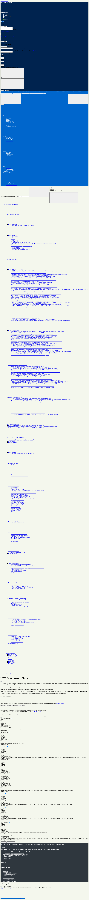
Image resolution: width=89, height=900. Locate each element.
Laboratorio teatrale (12, 452)
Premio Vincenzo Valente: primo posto (19, 534)
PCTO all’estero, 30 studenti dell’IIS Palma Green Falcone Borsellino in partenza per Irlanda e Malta (31, 379)
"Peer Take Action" (15, 464)
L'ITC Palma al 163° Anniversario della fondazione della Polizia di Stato (26, 498)
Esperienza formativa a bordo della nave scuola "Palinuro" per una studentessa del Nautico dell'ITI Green (32, 386)
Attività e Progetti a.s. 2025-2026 (13, 214)
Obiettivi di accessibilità (8, 875)
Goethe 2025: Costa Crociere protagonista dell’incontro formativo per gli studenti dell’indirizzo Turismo (32, 277)
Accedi (2, 21)
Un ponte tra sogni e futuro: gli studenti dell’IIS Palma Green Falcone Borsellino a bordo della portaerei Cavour (34, 368)
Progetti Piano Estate (12, 224)
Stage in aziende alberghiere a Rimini (18, 620)
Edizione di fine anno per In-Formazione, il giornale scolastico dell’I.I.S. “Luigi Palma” (26, 425)
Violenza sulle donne (15, 510)
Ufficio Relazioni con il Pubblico (10, 873)
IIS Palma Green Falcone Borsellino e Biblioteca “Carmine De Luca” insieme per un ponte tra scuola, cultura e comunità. (36, 298)
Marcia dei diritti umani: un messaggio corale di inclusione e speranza (25, 318)
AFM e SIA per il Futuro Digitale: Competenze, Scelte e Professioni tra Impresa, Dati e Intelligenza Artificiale (33, 243)
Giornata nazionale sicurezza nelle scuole (19, 495)
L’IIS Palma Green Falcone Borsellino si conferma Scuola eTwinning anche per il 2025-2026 (30, 285)
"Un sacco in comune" (15, 507)
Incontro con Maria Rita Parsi (17, 642)
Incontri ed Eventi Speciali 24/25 (15, 330)
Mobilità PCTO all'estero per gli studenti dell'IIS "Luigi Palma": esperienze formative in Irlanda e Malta (32, 384)
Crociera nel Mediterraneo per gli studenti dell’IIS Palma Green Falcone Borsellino (28, 375)
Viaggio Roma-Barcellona (16, 569)
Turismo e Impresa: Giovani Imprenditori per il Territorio (22, 225)
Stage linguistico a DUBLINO (17, 625)
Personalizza (3, 705)
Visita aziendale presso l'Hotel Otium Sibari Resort (21, 583)
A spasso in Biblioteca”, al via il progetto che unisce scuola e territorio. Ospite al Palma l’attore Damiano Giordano (34, 350)
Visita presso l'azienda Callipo (17, 604)
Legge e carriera (14, 236)
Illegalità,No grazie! (15, 491)
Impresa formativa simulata (14, 582)
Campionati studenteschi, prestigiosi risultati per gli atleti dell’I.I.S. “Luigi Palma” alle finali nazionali (31, 401)
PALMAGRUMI (14, 585)
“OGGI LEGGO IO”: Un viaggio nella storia (20, 537)
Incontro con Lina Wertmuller (17, 640)
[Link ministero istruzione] (6, 2)
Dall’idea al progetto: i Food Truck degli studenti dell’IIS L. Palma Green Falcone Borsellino (30, 299)
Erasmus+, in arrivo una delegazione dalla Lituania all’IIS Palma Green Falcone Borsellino (29, 349)
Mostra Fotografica (12, 441)
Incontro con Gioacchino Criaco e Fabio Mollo (20, 636)
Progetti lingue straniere (11, 653)
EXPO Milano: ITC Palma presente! (18, 570)
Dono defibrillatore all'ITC (13, 442)
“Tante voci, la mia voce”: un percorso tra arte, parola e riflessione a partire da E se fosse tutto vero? (31, 275)
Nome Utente (15, 28)
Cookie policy (6, 869)
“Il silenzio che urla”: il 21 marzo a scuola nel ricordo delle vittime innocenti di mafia (28, 344)
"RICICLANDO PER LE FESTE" (18, 503)
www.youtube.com (5, 822)
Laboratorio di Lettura (13, 532)
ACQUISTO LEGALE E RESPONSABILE (20, 496)
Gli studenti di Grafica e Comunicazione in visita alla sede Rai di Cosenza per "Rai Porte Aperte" (31, 374)
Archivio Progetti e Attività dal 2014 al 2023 (15, 437)
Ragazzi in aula (14, 511)
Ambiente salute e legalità (13, 486)
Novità (50, 188)
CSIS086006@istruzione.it (16, 854)
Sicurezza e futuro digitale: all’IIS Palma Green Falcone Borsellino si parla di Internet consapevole (31, 291)
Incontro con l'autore (12, 635)
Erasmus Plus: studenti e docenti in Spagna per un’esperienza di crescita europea (27, 366)
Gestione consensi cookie (8, 878)
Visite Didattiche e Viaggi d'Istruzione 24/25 (17, 365)
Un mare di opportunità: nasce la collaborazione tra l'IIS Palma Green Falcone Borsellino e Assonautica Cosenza (34, 287)
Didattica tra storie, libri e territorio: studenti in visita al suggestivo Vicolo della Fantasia (29, 332)
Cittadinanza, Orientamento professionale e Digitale (21, 246)
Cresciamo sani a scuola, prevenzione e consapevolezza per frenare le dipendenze (27, 339)
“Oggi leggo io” (14, 541)
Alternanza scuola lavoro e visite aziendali (17, 598)
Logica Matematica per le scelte (17, 248)
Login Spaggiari (34, 50)
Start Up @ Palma (14, 240)
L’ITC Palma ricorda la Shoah (17, 536)
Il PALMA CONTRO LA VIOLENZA (19, 497)
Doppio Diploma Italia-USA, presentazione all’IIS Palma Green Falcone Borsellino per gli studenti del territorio (34, 335)
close (2, 104)
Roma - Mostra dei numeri (16, 571)
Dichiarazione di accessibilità (9, 874)
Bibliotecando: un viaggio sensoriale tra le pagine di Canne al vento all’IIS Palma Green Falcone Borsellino (33, 284)
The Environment (12, 656)
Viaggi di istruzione (10, 673)
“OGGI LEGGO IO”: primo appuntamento (20, 539)
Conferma (7, 90)
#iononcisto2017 (14, 487)
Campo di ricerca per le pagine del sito (8, 196)
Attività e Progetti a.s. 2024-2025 (13, 259)
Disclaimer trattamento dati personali (8, 888)
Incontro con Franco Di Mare (17, 637)
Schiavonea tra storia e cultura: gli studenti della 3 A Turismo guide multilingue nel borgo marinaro (31, 367)
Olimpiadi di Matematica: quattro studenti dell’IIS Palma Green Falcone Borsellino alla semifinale (31, 398)
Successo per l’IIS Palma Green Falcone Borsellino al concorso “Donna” (26, 346)
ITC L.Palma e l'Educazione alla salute (19, 494)
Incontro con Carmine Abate (17, 638)
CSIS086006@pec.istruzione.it (17, 855)
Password (15, 29)
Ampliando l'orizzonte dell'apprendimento (17, 674)
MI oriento (13, 239)
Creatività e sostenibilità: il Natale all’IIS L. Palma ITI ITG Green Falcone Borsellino (28, 303)
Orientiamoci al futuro (15, 244)
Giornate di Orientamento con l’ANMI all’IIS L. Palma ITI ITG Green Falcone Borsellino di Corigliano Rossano (34, 352)
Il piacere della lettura (15, 237)
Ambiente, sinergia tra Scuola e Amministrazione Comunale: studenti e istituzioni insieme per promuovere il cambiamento (36, 304)
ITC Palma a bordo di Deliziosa (17, 608)
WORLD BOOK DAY (13, 655)
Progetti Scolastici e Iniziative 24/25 (15, 269)
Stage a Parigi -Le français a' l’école (18, 621)
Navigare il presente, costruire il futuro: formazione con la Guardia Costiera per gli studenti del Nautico (32, 337)
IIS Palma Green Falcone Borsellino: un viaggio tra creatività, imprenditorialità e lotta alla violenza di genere (33, 288)
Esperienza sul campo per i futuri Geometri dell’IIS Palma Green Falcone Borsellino (28, 283)
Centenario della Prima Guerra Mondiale (19, 535)
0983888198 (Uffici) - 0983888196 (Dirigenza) (14, 853)
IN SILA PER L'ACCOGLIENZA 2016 (19, 476)
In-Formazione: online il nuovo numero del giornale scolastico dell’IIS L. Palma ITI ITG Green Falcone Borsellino (34, 414)
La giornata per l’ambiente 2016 (17, 500)
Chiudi (2, 57)
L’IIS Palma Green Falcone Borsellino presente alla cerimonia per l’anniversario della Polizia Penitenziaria (33, 345)
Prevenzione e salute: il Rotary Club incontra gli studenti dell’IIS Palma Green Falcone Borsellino (31, 338)
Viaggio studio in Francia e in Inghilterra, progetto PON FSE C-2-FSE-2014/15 (27, 568)
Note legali (5, 871)
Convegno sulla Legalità (16, 505)
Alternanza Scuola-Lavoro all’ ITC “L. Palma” (20, 606)
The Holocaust (11, 660)
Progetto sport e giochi (13, 521)
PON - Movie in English (13, 654)
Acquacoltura (13, 603)
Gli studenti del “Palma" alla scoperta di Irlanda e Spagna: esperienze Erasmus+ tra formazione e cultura (32, 387)
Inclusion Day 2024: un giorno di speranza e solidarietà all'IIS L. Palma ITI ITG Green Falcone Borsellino (33, 319)
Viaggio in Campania (15, 572)
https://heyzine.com (5, 732)
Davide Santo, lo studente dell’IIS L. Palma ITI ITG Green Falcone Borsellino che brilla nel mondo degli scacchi (34, 400)
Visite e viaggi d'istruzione (13, 563)
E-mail (14, 48)
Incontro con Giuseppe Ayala (17, 639)
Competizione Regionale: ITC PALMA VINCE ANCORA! (23, 587)
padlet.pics (3, 808)
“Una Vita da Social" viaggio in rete (18, 502)
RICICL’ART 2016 (15, 488)
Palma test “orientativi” (15, 247)
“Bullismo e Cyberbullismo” (17, 504)
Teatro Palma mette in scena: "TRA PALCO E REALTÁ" (23, 453)
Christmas (10, 659)
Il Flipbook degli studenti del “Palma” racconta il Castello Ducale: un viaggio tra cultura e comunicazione (32, 301)
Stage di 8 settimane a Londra (17, 623)
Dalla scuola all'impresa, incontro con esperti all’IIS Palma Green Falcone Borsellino (28, 292)
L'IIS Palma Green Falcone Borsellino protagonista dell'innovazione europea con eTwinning (30, 270)
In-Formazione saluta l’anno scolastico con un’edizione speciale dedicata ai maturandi (28, 273)
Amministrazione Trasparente (9, 879)
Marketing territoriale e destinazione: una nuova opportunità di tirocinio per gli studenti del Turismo (31, 282)
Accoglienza (11, 474)
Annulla (2, 90)
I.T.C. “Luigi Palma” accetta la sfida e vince (20, 586)
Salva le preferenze (10, 842)
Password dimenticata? (5, 31)
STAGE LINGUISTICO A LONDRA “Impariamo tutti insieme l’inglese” (26, 619)
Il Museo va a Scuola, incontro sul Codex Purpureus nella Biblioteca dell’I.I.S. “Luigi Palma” (30, 355)
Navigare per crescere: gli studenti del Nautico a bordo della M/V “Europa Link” (27, 373)
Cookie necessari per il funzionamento (8, 714)
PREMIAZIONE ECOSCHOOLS (18, 489)
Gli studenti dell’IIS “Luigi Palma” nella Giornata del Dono (20, 440)
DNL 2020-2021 (11, 662)
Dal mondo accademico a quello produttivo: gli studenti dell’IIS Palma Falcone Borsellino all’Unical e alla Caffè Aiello (35, 380)
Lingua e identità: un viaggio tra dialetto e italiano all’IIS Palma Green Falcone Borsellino (29, 342)
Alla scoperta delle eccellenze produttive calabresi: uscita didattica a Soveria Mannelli (28, 278)
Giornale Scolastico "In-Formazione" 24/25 (17, 411)
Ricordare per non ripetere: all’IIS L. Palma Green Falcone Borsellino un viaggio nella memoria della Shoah (33, 296)
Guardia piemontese (15, 601)
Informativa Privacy (7, 872)
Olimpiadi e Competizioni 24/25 (15, 397)
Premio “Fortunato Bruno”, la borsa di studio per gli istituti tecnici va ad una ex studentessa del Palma (32, 334)
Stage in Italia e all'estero (13, 618)
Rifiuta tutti (11, 705)
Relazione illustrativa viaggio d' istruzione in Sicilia (21, 564)
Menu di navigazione (74, 202)
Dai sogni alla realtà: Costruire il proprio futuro (20, 242)
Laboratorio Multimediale (13, 551)
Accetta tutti (20, 705)
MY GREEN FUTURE (16, 241)
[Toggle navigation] (11, 99)
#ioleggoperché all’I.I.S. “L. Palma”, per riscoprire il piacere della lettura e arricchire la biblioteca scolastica (33, 307)
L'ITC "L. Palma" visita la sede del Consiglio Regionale (22, 566)
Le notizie (51, 189)
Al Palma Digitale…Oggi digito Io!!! (18, 552)
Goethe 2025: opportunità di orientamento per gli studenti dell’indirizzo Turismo (27, 281)
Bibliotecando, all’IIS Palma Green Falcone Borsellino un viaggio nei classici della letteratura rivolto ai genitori (33, 295)
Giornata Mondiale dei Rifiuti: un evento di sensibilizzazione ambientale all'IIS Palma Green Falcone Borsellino (34, 343)
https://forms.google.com (6, 718)
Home (50, 187)
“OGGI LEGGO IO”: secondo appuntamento (20, 538)
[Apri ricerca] (78, 99)
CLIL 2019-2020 (11, 663)
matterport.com (4, 746)
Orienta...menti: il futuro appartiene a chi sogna (20, 249)
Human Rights (11, 661)
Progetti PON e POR (12, 553)
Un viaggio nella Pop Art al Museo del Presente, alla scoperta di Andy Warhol (27, 376)
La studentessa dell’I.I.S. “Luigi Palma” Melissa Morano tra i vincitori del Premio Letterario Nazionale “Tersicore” (34, 353)
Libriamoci (10, 657)
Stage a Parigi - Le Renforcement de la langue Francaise (22, 622)
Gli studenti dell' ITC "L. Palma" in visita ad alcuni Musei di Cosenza (25, 565)
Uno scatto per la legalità (16, 508)
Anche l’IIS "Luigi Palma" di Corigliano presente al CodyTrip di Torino (23, 439)
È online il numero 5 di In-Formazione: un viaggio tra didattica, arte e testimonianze (28, 413)
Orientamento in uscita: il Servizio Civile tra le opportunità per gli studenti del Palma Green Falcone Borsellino (33, 280)
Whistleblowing (6, 876)
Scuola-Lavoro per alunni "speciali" (18, 599)
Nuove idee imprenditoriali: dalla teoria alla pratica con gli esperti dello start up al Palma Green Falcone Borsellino (34, 336)
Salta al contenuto (4, 1)
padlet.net (3, 793)
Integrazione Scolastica (13, 463)
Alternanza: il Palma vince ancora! (18, 588)
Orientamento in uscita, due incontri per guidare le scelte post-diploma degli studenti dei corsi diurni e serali (33, 276)
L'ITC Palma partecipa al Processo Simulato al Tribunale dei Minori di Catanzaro (27, 490)
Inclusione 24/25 (11, 317)
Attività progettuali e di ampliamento (10, 204)
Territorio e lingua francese (16, 605)
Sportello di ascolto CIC (13, 643)
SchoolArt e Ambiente (15, 501)
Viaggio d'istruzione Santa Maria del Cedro (20, 602)
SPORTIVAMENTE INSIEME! (17, 522)
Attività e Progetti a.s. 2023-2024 (13, 424)
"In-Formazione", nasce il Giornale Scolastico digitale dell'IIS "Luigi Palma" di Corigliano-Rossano (28, 427)
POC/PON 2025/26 (12, 235)
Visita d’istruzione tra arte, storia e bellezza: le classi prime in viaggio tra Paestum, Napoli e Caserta (31, 370)
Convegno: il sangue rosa (16, 509)
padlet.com (3, 762)
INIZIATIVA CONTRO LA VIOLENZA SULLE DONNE (23, 493)
